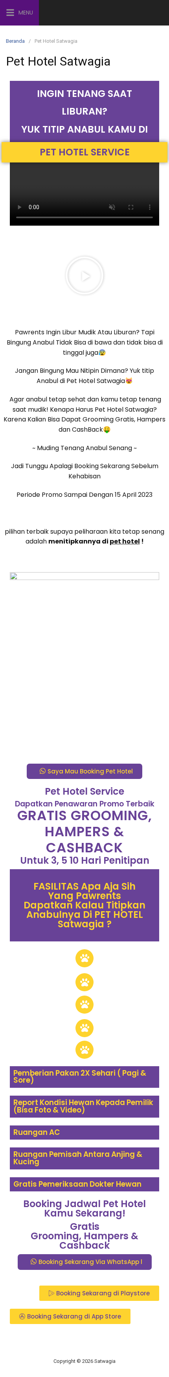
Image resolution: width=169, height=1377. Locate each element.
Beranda (15, 41)
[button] (84, 275)
